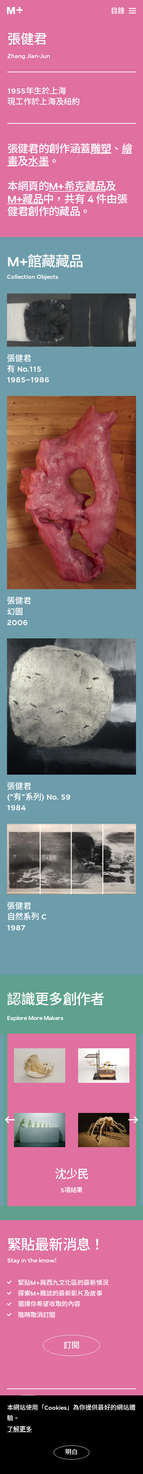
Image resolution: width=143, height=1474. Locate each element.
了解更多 (19, 1429)
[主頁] (15, 10)
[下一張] (133, 1119)
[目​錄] (132, 10)
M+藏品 (25, 199)
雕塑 (101, 149)
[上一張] (9, 1119)
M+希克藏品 (77, 186)
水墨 (38, 161)
